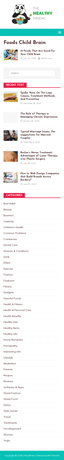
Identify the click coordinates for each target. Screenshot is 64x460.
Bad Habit (9, 203)
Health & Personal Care (17, 310)
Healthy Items (12, 328)
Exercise (8, 268)
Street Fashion (12, 393)
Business (9, 215)
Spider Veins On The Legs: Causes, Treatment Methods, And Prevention (37, 96)
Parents (8, 369)
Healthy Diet (11, 322)
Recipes (8, 375)
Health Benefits (12, 316)
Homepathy (10, 345)
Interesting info (12, 351)
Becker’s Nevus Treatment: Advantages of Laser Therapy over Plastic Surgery (38, 155)
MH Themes (53, 455)
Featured (9, 280)
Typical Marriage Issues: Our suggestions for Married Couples (37, 134)
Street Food (11, 399)
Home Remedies (13, 339)
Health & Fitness (13, 304)
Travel (7, 416)
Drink (6, 256)
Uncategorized (12, 428)
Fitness (8, 286)
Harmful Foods (12, 298)
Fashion (8, 274)
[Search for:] (32, 73)
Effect (7, 262)
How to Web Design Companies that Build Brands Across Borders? (39, 176)
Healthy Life (10, 333)
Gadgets (9, 292)
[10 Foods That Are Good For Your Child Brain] (11, 58)
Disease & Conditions (16, 251)
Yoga (7, 440)
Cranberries (10, 239)
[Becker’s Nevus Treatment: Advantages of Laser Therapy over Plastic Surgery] (11, 159)
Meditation (10, 363)
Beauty (8, 209)
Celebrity (9, 221)
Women (8, 434)
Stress (7, 405)
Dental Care (11, 245)
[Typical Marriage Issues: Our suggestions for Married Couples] (11, 138)
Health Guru (46, 58)
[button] (59, 32)
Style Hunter (11, 410)
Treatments (10, 422)
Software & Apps (14, 387)
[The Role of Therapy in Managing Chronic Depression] (11, 120)
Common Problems (15, 233)
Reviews (8, 381)
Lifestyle (8, 357)
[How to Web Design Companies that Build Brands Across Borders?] (11, 180)
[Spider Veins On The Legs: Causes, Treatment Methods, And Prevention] (11, 99)
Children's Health (13, 227)
